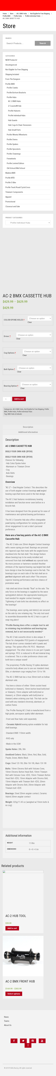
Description (28, 427)
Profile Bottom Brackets (16, 92)
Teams (6, 1021)
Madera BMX (10, 173)
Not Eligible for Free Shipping (40, 14)
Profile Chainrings (14, 154)
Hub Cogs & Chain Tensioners (19, 125)
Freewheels (11, 158)
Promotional (10, 201)
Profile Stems (12, 139)
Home (5, 14)
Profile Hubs (18, 16)
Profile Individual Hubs (32, 16)
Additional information (28, 432)
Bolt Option (9, 369)
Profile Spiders (12, 144)
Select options (13, 994)
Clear (30, 322)
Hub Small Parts (14, 130)
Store (11, 14)
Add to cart (19, 399)
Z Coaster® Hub (14, 106)
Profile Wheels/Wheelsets (17, 134)
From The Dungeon (12, 79)
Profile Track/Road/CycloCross (17, 187)
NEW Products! (11, 60)
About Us (7, 1025)
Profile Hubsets (14, 111)
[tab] (28, 427)
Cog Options (10, 353)
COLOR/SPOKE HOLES (14, 320)
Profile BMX (6, 16)
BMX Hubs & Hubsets (15, 414)
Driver (7, 336)
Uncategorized (11, 65)
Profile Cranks (12, 88)
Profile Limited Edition (15, 163)
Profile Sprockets (14, 149)
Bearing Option (11, 386)
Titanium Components (14, 192)
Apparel (8, 197)
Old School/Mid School (16, 168)
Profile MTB (10, 178)
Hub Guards (12, 120)
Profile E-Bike (10, 182)
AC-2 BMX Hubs (22, 14)
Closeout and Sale (12, 206)
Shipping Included (12, 74)
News (6, 1017)
